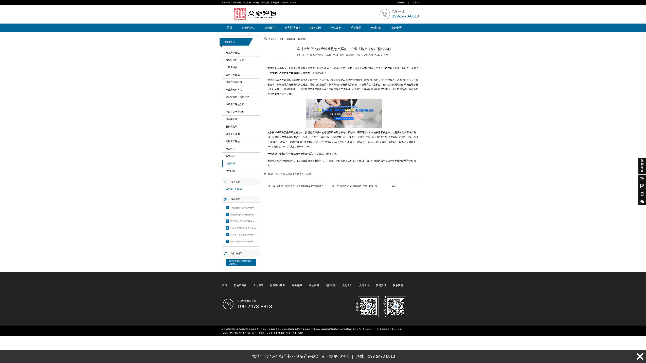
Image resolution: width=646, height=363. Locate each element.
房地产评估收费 (234, 82)
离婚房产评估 (233, 52)
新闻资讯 (401, 2)
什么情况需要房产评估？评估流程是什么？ (249, 228)
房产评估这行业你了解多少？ (243, 221)
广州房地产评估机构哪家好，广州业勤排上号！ (358, 186)
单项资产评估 (233, 134)
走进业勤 (376, 27)
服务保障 (315, 27)
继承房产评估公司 (235, 104)
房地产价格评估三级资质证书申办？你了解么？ (251, 241)
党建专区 (396, 27)
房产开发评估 (233, 74)
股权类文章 (231, 126)
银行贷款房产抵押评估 (237, 97)
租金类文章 (231, 119)
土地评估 (269, 27)
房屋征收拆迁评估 (235, 60)
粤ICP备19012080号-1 (284, 333)
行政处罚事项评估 (235, 111)
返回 (394, 186)
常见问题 (230, 171)
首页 (229, 27)
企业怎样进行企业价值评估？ (243, 214)
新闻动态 (230, 156)
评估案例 (335, 27)
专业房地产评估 (234, 89)
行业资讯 (230, 163)
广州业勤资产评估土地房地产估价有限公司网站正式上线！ (256, 208)
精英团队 (356, 27)
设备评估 (230, 148)
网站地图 (299, 333)
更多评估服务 (293, 27)
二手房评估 (231, 67)
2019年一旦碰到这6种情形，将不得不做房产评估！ (253, 234)
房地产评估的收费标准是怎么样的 (240, 262)
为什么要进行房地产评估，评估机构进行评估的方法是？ (298, 186)
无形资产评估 (233, 141)
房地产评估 (248, 27)
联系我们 (416, 2)
